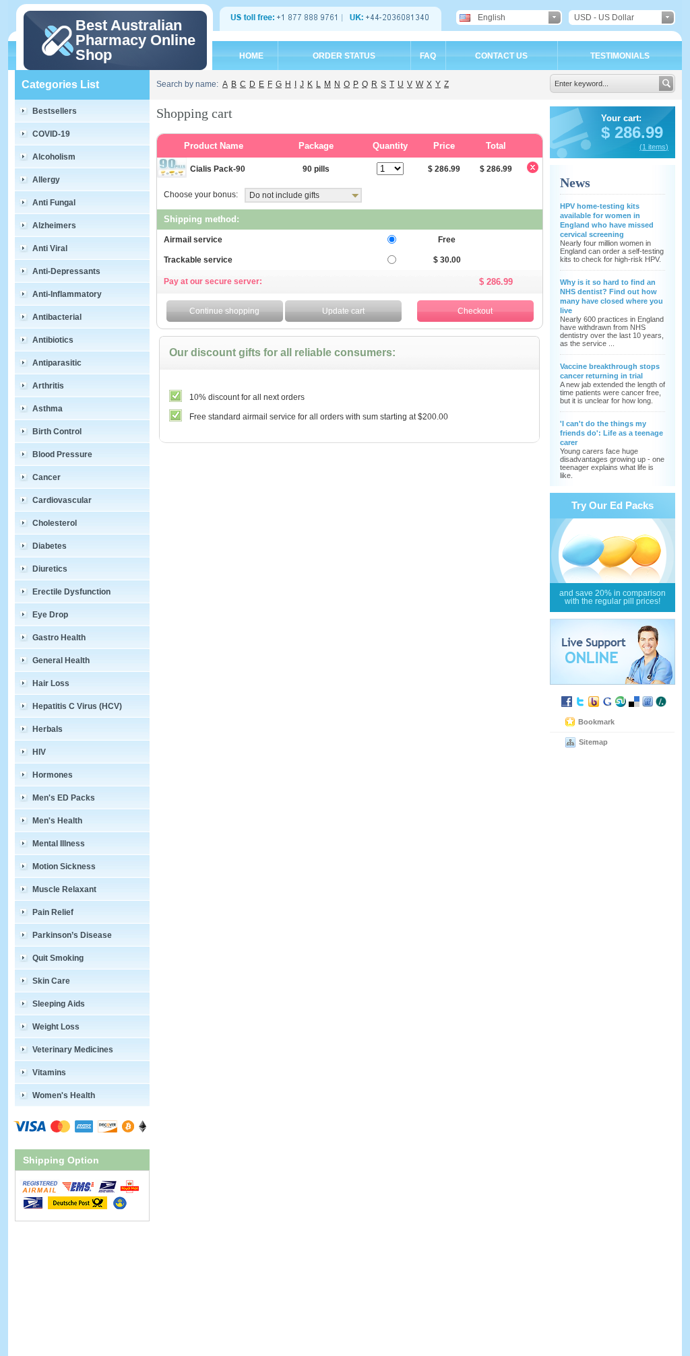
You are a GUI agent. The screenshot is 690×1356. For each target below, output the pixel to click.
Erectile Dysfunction (71, 592)
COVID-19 (51, 134)
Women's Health (63, 1095)
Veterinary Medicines (72, 1049)
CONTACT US (501, 56)
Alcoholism (53, 157)
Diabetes (49, 546)
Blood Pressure (62, 454)
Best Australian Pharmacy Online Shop (135, 40)
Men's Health (57, 820)
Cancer (46, 477)
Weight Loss (56, 1026)
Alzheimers (54, 225)
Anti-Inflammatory (67, 294)
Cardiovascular (62, 500)
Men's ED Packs (63, 798)
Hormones (52, 775)
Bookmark (596, 722)
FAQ (428, 56)
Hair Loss (50, 683)
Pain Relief (52, 912)
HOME (251, 56)
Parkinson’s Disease (72, 935)
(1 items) (653, 147)
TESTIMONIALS (620, 56)
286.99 (636, 132)
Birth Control (57, 431)
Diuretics (49, 569)
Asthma (47, 408)
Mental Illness (58, 843)
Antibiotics (52, 340)
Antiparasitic (57, 363)
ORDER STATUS (344, 56)
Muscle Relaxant (64, 889)
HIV (39, 752)
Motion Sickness (64, 866)
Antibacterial (57, 317)
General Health (61, 660)
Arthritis (48, 386)
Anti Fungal (53, 202)
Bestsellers (54, 111)
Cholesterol (54, 523)
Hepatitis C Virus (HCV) (77, 706)
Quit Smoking (58, 958)
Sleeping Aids (58, 1004)
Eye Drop (50, 614)
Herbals (47, 729)
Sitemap (593, 742)
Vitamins (49, 1072)
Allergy (46, 179)
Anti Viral (49, 248)
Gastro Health (59, 637)
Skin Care (51, 981)
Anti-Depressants (66, 271)
